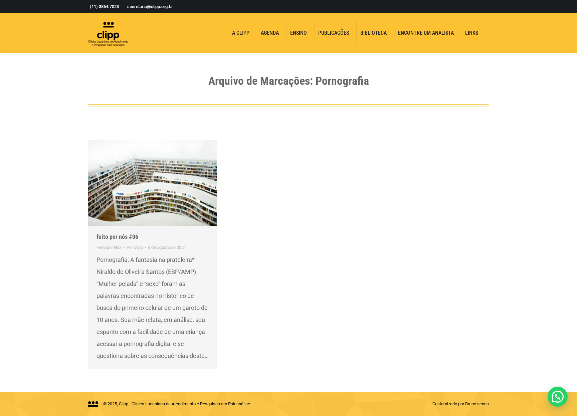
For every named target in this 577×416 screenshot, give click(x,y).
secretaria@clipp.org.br (150, 6)
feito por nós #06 (117, 236)
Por (135, 247)
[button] (558, 397)
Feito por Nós (109, 247)
